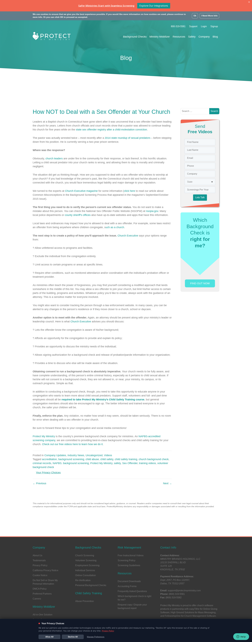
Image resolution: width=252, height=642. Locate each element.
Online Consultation (85, 575)
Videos (108, 455)
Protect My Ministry (44, 436)
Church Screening (84, 555)
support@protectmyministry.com (184, 590)
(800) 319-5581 (177, 594)
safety (117, 463)
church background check (154, 459)
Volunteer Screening (85, 560)
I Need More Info (209, 16)
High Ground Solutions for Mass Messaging (193, 612)
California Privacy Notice (45, 570)
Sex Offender (130, 463)
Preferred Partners (42, 593)
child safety (106, 459)
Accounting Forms (127, 586)
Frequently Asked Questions (132, 591)
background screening (71, 459)
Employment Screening (87, 565)
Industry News (76, 455)
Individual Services (85, 570)
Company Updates (55, 455)
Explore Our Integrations (153, 5)
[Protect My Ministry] (52, 36)
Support (193, 26)
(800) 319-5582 (174, 597)
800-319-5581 (178, 26)
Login (204, 26)
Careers (37, 598)
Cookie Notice (40, 575)
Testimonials (39, 560)
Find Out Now (200, 283)
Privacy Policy (40, 565)
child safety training (126, 459)
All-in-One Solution (42, 614)
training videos (147, 463)
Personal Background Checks (90, 585)
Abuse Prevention (84, 601)
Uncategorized (94, 455)
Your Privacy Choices (48, 472)
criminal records (42, 463)
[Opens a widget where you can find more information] (241, 637)
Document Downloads (129, 581)
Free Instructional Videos (131, 555)
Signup (214, 26)
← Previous (39, 483)
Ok (195, 16)
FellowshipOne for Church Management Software (190, 616)
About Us (37, 555)
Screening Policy (126, 560)
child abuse (92, 459)
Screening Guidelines (129, 565)
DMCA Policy (40, 589)
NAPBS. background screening (71, 463)
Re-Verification (83, 580)
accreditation (49, 459)
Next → (167, 483)
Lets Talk (200, 197)
